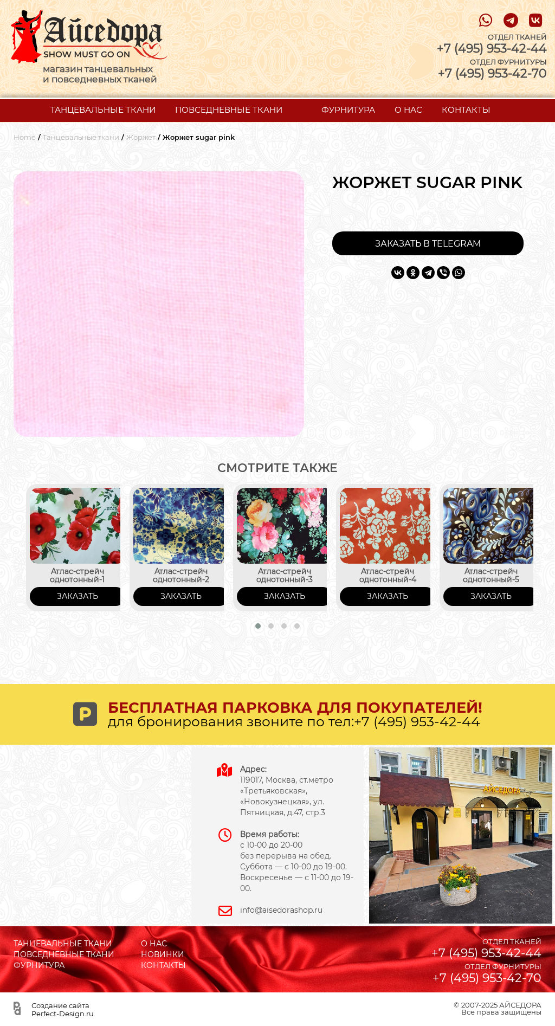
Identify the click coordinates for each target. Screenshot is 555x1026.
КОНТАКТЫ (466, 110)
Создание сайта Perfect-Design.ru (62, 1009)
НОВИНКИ (162, 954)
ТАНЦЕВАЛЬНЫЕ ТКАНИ (103, 110)
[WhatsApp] (458, 272)
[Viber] (443, 272)
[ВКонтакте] (397, 272)
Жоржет (141, 137)
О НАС (408, 110)
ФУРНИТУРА (348, 110)
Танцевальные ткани (81, 137)
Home (25, 137)
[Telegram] (428, 272)
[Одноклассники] (413, 272)
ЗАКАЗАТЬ (77, 596)
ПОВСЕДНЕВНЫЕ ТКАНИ (228, 110)
